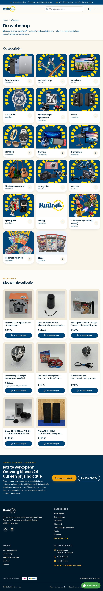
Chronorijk (58, 524)
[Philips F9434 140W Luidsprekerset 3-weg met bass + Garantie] (51, 412)
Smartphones (59, 513)
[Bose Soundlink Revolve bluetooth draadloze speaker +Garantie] (51, 304)
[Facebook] (5, 529)
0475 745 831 (62, 557)
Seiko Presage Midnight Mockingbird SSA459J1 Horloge (15, 378)
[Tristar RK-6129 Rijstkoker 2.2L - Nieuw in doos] (18, 304)
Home (5, 20)
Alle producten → (61, 538)
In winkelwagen (20, 335)
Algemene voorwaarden (58, 587)
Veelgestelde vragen (11, 557)
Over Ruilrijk (8, 554)
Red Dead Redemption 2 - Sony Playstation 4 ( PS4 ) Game (49, 378)
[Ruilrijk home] (9, 9)
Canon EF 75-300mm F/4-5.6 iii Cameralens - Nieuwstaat (17, 432)
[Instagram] (12, 529)
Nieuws (6, 564)
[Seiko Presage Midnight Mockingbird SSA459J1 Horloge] (18, 357)
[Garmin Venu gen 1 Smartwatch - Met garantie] (84, 357)
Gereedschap (59, 517)
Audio (56, 531)
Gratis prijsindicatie (64, 478)
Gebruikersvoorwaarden (77, 587)
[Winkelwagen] (89, 9)
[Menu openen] (97, 9)
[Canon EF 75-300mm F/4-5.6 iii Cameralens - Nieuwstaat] (18, 412)
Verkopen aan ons (10, 550)
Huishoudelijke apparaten (64, 527)
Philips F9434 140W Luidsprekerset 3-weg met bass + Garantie (49, 433)
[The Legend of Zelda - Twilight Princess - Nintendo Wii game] (84, 304)
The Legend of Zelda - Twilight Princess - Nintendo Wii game (84, 324)
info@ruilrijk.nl (62, 561)
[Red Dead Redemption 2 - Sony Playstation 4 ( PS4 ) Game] (51, 357)
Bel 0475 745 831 (89, 478)
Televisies (58, 520)
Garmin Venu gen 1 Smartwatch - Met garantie (83, 376)
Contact (6, 561)
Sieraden (57, 535)
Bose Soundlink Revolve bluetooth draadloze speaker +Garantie (51, 325)
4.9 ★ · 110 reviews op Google (69, 565)
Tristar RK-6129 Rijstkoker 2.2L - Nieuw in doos (18, 324)
